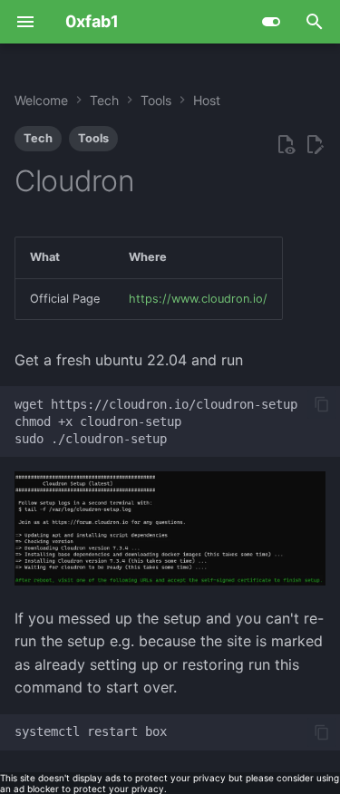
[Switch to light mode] (271, 22)
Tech (38, 138)
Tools (93, 138)
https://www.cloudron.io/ (198, 298)
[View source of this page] (285, 145)
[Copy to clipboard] (322, 404)
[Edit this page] (314, 145)
